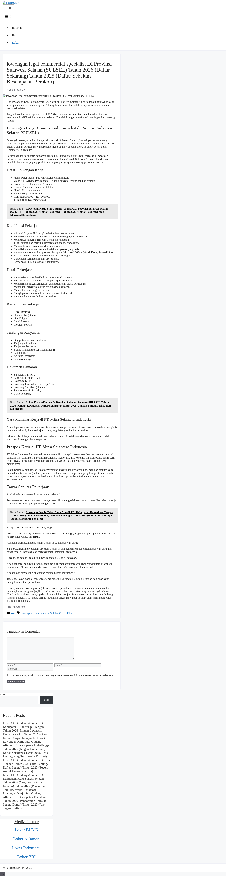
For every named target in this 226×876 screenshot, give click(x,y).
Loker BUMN (26, 830)
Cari (2, 694)
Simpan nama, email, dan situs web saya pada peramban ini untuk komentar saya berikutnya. (62, 675)
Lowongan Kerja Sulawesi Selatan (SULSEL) (46, 613)
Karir (15, 35)
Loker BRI (26, 857)
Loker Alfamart (26, 839)
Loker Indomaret (26, 848)
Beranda (17, 27)
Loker (15, 42)
